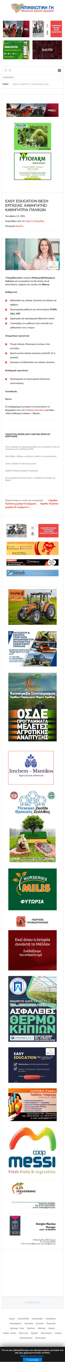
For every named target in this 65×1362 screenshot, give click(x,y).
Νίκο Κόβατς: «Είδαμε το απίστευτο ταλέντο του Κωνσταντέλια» (31, 456)
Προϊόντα (31, 1328)
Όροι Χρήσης (46, 1333)
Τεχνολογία (51, 1323)
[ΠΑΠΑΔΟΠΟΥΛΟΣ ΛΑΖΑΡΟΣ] (32, 1009)
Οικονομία (28, 1323)
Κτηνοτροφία (37, 1319)
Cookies (58, 1333)
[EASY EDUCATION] (32, 1065)
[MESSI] (32, 1151)
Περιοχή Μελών (26, 1338)
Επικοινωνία (41, 1338)
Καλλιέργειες (51, 1319)
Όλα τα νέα (23, 1333)
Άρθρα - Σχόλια (9, 1333)
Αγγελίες (19, 226)
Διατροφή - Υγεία (17, 1328)
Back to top (34, 1303)
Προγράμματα (15, 1323)
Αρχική (12, 1319)
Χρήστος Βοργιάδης (35, 221)
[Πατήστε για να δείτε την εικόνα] (32, 254)
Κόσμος (52, 1328)
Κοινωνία (39, 1323)
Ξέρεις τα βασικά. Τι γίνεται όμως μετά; (20, 464)
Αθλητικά (41, 1328)
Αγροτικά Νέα (23, 1319)
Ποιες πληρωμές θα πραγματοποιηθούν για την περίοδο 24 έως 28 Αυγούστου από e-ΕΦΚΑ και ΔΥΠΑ (32, 448)
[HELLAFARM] (32, 950)
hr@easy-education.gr (36, 410)
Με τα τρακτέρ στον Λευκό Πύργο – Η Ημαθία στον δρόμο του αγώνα (30, 479)
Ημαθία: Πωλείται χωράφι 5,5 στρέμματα (21, 471)
